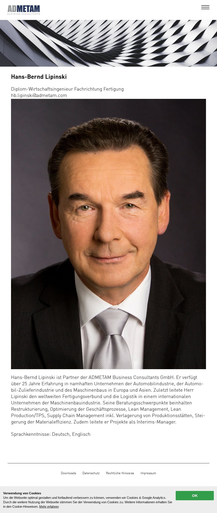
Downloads (68, 473)
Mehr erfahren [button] (49, 506)
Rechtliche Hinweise (120, 473)
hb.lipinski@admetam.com (39, 95)
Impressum (148, 473)
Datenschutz (91, 473)
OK (195, 495)
